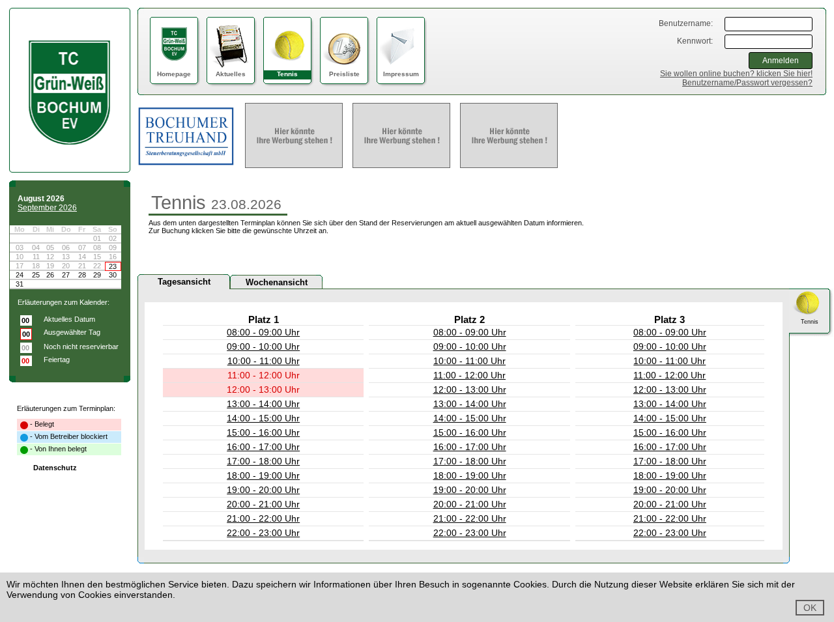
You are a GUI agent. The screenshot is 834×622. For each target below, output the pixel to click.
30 (113, 275)
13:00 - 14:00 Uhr (263, 404)
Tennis (287, 74)
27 (66, 275)
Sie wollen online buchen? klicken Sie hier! (736, 73)
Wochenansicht (277, 282)
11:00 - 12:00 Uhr (469, 375)
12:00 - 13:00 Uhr (469, 389)
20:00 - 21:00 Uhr (263, 504)
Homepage (174, 74)
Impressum (401, 74)
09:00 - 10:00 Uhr (263, 346)
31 (19, 284)
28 (82, 275)
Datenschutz (55, 468)
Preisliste (344, 74)
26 (50, 275)
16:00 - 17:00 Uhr (263, 447)
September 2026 (47, 207)
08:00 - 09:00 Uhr (263, 332)
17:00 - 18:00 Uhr (263, 461)
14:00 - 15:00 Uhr (263, 418)
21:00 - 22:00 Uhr (263, 518)
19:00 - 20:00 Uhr (263, 490)
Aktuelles (231, 74)
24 (19, 275)
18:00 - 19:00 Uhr (263, 475)
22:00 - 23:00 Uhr (263, 533)
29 (97, 275)
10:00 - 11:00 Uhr (263, 361)
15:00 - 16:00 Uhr (263, 432)
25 (36, 275)
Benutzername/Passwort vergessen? (747, 82)
